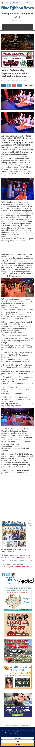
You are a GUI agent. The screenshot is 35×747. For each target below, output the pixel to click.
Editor (9, 80)
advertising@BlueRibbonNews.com (15, 567)
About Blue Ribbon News (11, 725)
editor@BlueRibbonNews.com (18, 557)
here (30, 561)
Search (30, 3)
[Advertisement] (17, 498)
